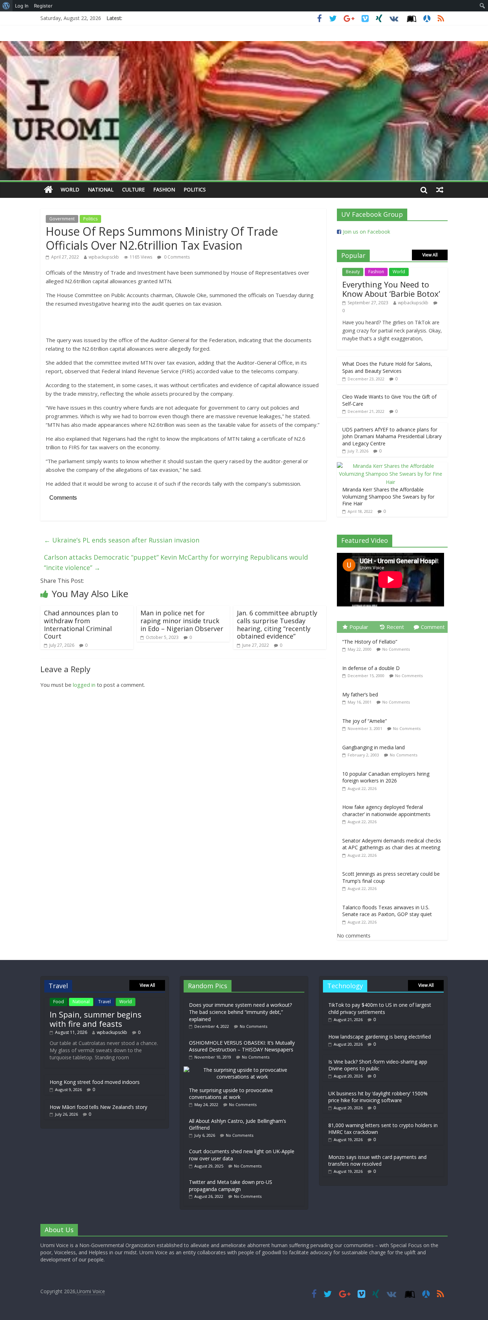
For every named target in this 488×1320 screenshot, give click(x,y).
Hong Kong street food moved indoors (95, 1082)
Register (43, 6)
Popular (358, 626)
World (70, 189)
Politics (195, 189)
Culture (133, 189)
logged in (84, 684)
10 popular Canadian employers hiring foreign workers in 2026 (385, 777)
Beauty (353, 272)
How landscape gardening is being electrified (379, 1036)
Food (58, 1002)
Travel (104, 1002)
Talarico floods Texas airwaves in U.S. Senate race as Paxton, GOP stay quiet (387, 911)
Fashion (164, 189)
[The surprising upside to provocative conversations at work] (244, 1069)
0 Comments (176, 257)
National (101, 189)
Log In (22, 6)
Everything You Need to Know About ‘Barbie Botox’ (391, 289)
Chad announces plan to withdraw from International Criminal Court (81, 624)
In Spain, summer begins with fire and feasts (95, 1019)
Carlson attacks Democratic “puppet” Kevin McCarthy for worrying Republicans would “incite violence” (176, 562)
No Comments (396, 649)
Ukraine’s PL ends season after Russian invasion (121, 540)
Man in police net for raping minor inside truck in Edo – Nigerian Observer (181, 620)
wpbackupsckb (104, 257)
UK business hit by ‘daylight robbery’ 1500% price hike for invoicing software (378, 1097)
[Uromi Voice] (48, 190)
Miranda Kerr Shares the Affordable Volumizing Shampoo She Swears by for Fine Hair (388, 496)
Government (62, 219)
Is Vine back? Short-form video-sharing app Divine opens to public (377, 1065)
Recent (395, 626)
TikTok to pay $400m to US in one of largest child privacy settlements (379, 1008)
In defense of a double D (371, 668)
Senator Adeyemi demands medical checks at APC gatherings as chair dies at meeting (391, 844)
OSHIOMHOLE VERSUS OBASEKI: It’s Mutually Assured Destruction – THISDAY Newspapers (242, 1046)
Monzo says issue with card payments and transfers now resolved (377, 1161)
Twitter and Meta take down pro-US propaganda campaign (230, 1185)
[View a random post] (440, 189)
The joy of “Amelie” (364, 721)
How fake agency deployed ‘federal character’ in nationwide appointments (386, 811)
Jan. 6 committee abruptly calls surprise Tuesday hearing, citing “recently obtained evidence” (277, 624)
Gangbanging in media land (373, 747)
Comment (433, 626)
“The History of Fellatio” (369, 641)
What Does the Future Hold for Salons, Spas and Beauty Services (387, 367)
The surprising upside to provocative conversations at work (231, 1094)
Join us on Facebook (366, 231)
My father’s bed (360, 694)
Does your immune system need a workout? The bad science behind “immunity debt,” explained (240, 1011)
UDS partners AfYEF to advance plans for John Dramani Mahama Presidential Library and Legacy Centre (392, 436)
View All (430, 255)
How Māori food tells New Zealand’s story (98, 1107)
